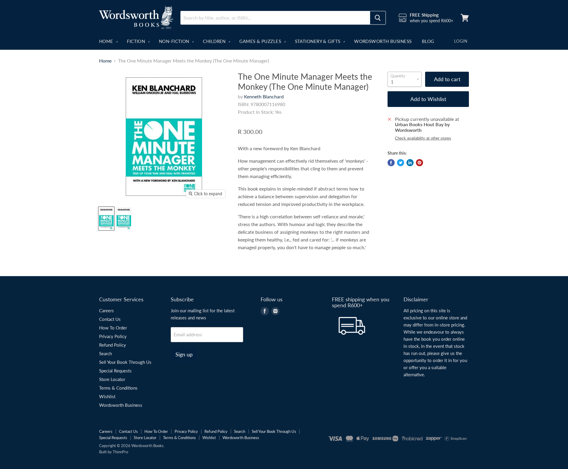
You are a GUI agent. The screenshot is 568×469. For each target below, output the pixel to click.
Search (105, 353)
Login (460, 41)
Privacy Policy (113, 336)
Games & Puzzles (260, 41)
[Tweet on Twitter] (400, 162)
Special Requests (115, 370)
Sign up (184, 354)
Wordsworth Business (383, 41)
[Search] (378, 18)
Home (106, 41)
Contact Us (110, 319)
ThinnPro (120, 451)
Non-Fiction (175, 41)
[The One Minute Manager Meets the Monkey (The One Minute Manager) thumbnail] (106, 218)
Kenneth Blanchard (264, 96)
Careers (106, 310)
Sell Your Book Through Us (125, 362)
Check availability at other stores (423, 138)
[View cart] (465, 18)
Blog (428, 41)
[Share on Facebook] (391, 162)
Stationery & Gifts (318, 41)
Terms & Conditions (118, 387)
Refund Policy (112, 345)
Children (215, 41)
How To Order (113, 327)
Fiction (136, 41)
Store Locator (112, 379)
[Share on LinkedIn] (410, 162)
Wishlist (107, 396)
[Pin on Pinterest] (419, 162)
